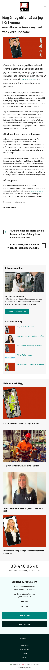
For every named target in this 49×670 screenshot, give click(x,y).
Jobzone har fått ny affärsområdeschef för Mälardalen (30, 336)
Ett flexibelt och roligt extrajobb (30, 345)
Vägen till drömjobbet (25, 327)
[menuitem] (15, 664)
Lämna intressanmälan (17, 311)
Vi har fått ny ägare (24, 355)
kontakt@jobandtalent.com (24, 594)
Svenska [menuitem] (16, 664)
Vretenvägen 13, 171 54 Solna (24, 589)
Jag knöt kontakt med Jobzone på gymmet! (22, 466)
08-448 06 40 (24, 566)
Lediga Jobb (24, 615)
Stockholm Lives (28, 79)
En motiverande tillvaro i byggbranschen (30, 364)
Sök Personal (24, 624)
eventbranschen (37, 191)
